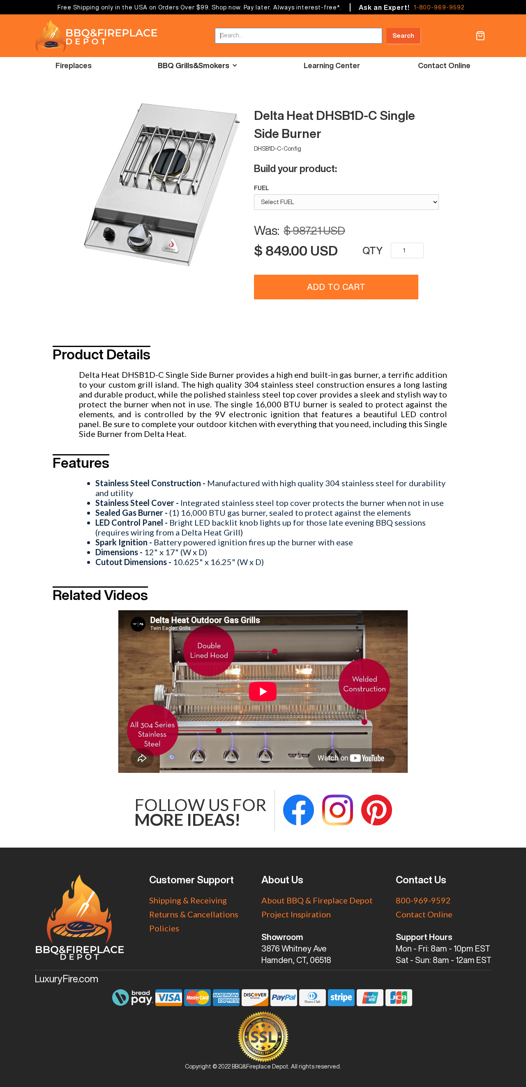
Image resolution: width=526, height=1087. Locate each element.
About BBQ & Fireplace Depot (317, 900)
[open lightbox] (162, 191)
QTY (372, 250)
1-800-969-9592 (439, 7)
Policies (164, 928)
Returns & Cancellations (193, 914)
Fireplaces (73, 65)
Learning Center (332, 65)
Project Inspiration (296, 914)
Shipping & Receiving (188, 900)
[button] (480, 35)
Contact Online (444, 65)
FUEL (261, 188)
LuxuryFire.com (66, 979)
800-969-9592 (423, 900)
